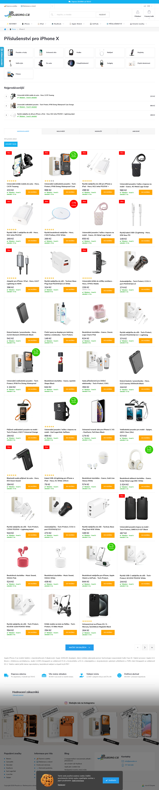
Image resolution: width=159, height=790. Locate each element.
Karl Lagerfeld (11, 771)
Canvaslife (9, 762)
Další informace (78, 781)
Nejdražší (98, 131)
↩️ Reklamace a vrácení (28, 6)
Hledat (102, 14)
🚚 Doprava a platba (10, 6)
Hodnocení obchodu (43, 765)
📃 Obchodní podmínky (44, 768)
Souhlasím (112, 780)
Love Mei (9, 774)
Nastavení (61, 785)
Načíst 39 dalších (78, 647)
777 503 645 (129, 765)
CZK (148, 6)
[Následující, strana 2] (145, 647)
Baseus (8, 759)
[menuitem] (11, 24)
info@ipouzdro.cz (131, 761)
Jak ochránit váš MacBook (73, 764)
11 (152, 647)
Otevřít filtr (10, 144)
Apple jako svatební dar (72, 767)
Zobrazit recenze (18, 695)
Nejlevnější (61, 131)
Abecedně (135, 131)
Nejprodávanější (23, 131)
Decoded (9, 765)
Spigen (8, 777)
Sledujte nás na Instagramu (82, 703)
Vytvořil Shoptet (150, 786)
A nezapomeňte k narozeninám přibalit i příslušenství (77, 760)
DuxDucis (9, 768)
